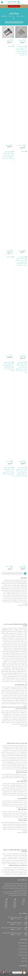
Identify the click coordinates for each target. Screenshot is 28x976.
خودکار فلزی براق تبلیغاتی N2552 (22, 567)
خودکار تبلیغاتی (11, 16)
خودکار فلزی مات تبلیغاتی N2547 (9, 41)
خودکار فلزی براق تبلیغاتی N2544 (9, 251)
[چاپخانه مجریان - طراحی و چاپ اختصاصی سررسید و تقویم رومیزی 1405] (14, 2)
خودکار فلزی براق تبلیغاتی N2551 (22, 462)
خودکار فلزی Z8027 (9, 145)
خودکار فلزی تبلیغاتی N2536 (9, 462)
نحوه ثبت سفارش (23, 951)
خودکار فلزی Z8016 (22, 250)
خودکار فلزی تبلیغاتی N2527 (22, 146)
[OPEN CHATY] (24, 972)
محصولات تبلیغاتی (20, 16)
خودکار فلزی (24, 957)
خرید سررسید (24, 960)
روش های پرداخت (23, 945)
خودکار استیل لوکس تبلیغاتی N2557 (22, 41)
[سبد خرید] (2, 2)
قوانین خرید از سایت (22, 954)
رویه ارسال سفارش (22, 948)
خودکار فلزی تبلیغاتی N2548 (9, 567)
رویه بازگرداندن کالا (23, 942)
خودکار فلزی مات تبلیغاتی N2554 (22, 356)
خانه (26, 16)
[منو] (26, 2)
